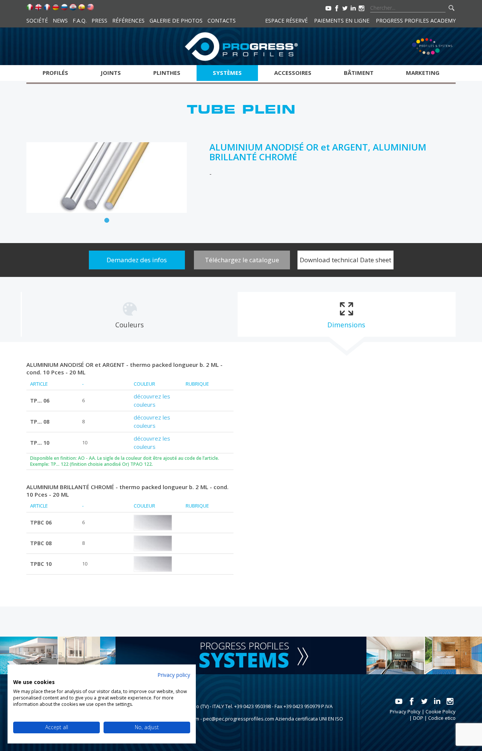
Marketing (422, 72)
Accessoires (292, 72)
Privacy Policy (405, 711)
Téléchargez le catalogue (242, 259)
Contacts (221, 20)
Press (99, 20)
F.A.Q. (80, 20)
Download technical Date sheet (345, 259)
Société (37, 20)
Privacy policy (173, 674)
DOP (418, 718)
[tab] (129, 314)
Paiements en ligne (341, 20)
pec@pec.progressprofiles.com (238, 718)
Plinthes (166, 72)
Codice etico (442, 718)
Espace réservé (286, 20)
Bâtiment (359, 72)
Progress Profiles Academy (416, 20)
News (60, 20)
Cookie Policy (441, 711)
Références (128, 20)
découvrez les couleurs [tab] (152, 400)
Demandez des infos (137, 259)
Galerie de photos (176, 20)
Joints (111, 72)
